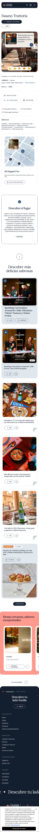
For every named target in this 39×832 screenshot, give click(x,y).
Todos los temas (7, 750)
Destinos (5, 726)
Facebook (5, 777)
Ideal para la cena (22, 125)
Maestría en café (27, 123)
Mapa (4, 717)
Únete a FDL (6, 763)
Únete (21, 706)
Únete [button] (30, 5)
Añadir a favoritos (13, 22)
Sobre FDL (5, 760)
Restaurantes (10, 691)
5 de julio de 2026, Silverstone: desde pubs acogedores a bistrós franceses (19, 529)
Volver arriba (16, 682)
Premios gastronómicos (11, 112)
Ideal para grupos (17, 129)
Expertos (5, 723)
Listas (4, 720)
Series (4, 747)
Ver (11, 320)
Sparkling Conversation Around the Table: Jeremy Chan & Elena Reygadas (19, 367)
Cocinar (11, 560)
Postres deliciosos (14, 123)
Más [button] (7, 26)
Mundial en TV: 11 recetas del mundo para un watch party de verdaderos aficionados (19, 421)
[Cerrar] (36, 809)
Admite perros (5, 129)
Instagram (5, 773)
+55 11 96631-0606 (11, 100)
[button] (27, 5)
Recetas (4, 742)
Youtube (5, 780)
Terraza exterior (30, 127)
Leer (10, 427)
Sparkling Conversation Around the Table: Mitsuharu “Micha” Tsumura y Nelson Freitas (18, 311)
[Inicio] (7, 4)
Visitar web (29, 100)
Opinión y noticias (8, 739)
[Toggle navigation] (34, 5)
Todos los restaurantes (10, 729)
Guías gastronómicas (10, 109)
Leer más (19, 236)
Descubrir (31, 45)
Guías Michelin (26, 109)
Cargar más (19, 604)
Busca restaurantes (16, 182)
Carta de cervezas (6, 127)
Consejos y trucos (8, 744)
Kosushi (9, 657)
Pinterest (5, 783)
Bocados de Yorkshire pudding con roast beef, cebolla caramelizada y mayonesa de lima (18, 552)
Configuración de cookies (19, 828)
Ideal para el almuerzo (8, 125)
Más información (15, 825)
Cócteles (4, 123)
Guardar (23, 320)
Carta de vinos (18, 127)
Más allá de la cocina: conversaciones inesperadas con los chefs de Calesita (17, 475)
